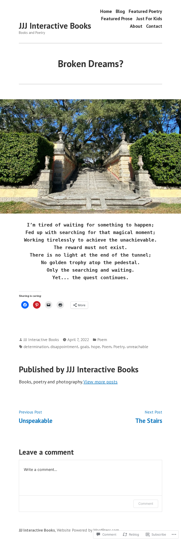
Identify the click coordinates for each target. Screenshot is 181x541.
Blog (120, 11)
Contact (154, 26)
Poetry (119, 346)
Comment (145, 503)
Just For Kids (149, 18)
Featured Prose (116, 18)
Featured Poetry (145, 11)
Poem (102, 339)
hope (95, 346)
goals (84, 346)
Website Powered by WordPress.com (88, 530)
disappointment (64, 346)
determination (36, 346)
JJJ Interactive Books (55, 25)
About (136, 26)
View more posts (100, 382)
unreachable (137, 346)
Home (106, 11)
